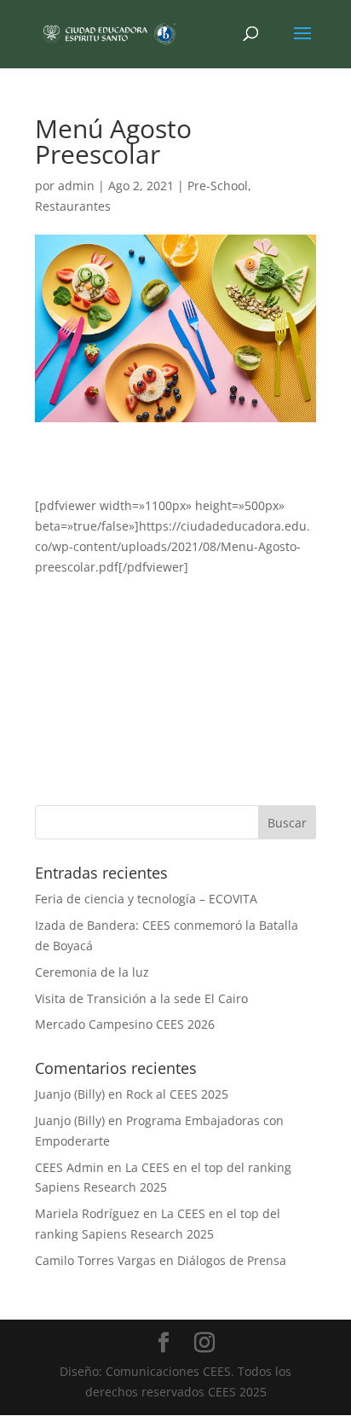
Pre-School (217, 185)
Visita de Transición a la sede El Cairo (141, 998)
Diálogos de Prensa (231, 1260)
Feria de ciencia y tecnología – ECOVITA (146, 899)
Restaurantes (73, 206)
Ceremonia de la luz (92, 972)
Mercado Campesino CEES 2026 (125, 1024)
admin (76, 185)
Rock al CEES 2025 (177, 1094)
